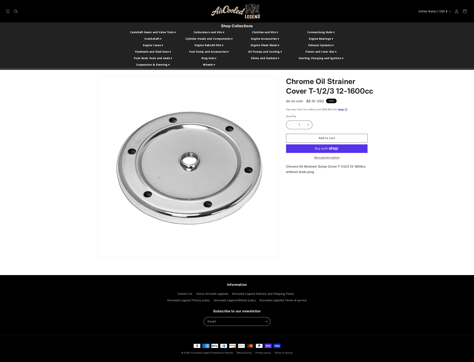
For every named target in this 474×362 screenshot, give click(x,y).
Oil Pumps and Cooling (265, 51)
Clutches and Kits (265, 32)
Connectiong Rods (321, 32)
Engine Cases (153, 45)
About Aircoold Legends (212, 293)
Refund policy (244, 352)
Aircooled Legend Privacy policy (188, 300)
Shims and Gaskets (265, 58)
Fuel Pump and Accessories (209, 51)
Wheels (209, 64)
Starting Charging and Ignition (321, 58)
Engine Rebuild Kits (209, 45)
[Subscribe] (266, 321)
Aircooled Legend (200, 352)
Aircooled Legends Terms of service (283, 300)
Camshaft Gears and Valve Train (153, 32)
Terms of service (284, 352)
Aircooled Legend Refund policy (235, 300)
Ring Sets (208, 58)
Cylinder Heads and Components (209, 38)
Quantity (291, 116)
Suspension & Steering (153, 64)
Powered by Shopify (222, 352)
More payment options (327, 157)
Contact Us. (185, 293)
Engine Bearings (321, 38)
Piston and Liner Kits (321, 51)
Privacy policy (263, 352)
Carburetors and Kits (209, 32)
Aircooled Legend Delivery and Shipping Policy (263, 293)
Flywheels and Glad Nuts (153, 51)
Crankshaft (153, 38)
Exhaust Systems (321, 45)
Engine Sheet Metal (265, 45)
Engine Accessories (265, 38)
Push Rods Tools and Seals (153, 58)
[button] (8, 11)
